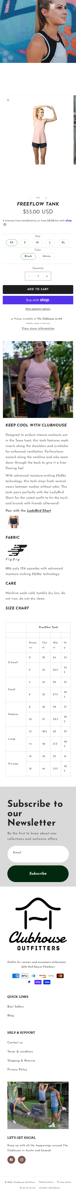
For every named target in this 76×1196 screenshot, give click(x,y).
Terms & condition (20, 1051)
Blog (10, 1015)
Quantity (38, 268)
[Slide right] (46, 198)
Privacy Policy (17, 1069)
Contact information (49, 1188)
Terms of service (28, 1188)
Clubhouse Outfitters (24, 1182)
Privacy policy (64, 1182)
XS (11, 242)
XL (63, 242)
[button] (7, 6)
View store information (38, 328)
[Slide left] (30, 198)
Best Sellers (15, 1006)
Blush (28, 256)
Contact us (15, 1042)
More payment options (38, 309)
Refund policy (46, 1182)
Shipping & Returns (21, 1060)
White (48, 257)
